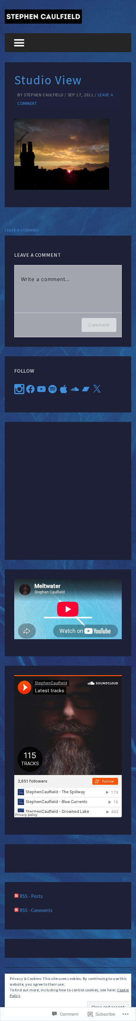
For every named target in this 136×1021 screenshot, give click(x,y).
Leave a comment (22, 229)
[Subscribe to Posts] (16, 896)
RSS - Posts (31, 896)
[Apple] (64, 389)
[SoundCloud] (75, 389)
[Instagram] (19, 389)
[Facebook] (30, 389)
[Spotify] (52, 389)
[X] (97, 389)
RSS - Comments (36, 910)
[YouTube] (41, 389)
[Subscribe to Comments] (16, 910)
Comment (99, 324)
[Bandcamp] (86, 389)
